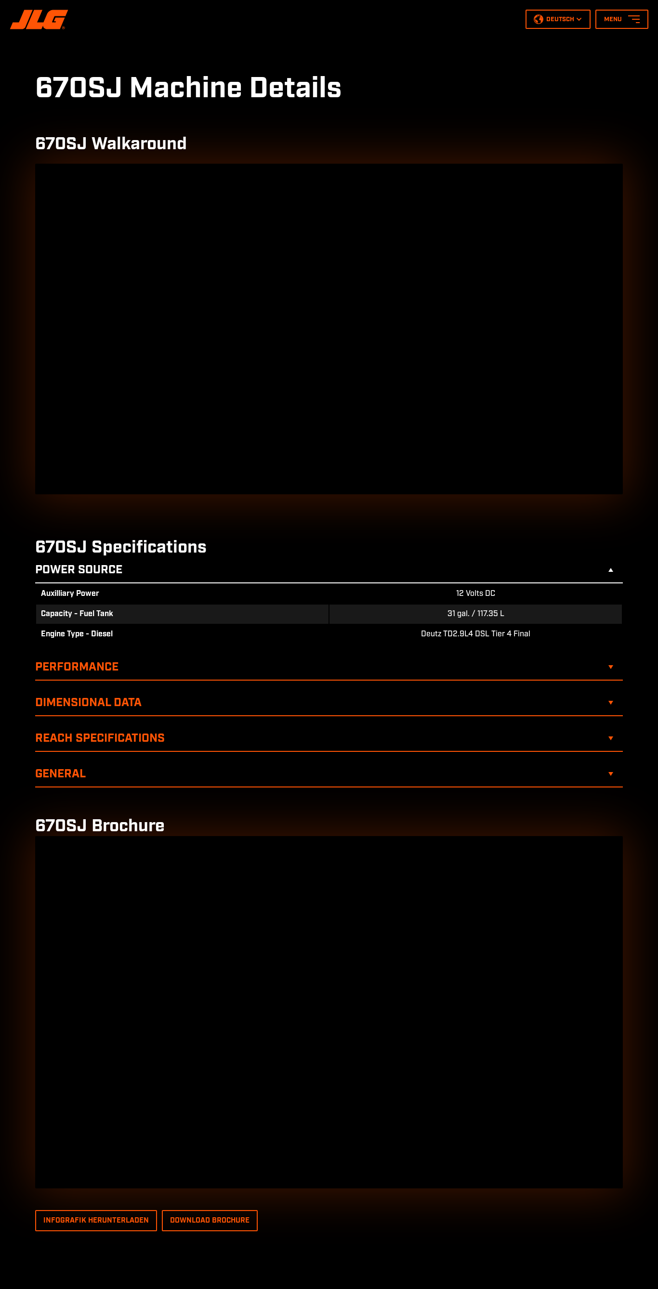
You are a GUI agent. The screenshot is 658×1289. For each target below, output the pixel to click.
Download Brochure (210, 1220)
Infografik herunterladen (96, 1220)
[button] (558, 19)
